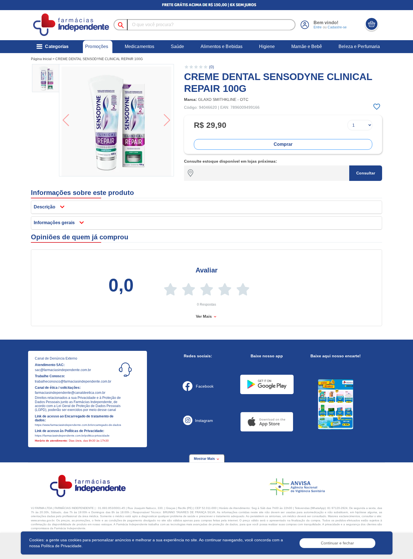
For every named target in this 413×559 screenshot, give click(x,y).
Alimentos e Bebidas (221, 46)
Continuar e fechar (337, 543)
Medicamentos (139, 46)
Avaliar (206, 270)
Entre (318, 27)
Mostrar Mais (205, 459)
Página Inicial (41, 59)
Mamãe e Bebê (306, 46)
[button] (46, 78)
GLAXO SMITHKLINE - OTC (223, 99)
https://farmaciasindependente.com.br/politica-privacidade (72, 435)
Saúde (177, 46)
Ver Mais (204, 316)
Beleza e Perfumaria (359, 46)
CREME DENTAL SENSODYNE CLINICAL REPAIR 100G (99, 59)
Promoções (96, 46)
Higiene (267, 46)
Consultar (365, 173)
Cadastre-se (337, 27)
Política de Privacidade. (62, 546)
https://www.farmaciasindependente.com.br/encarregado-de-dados (78, 424)
